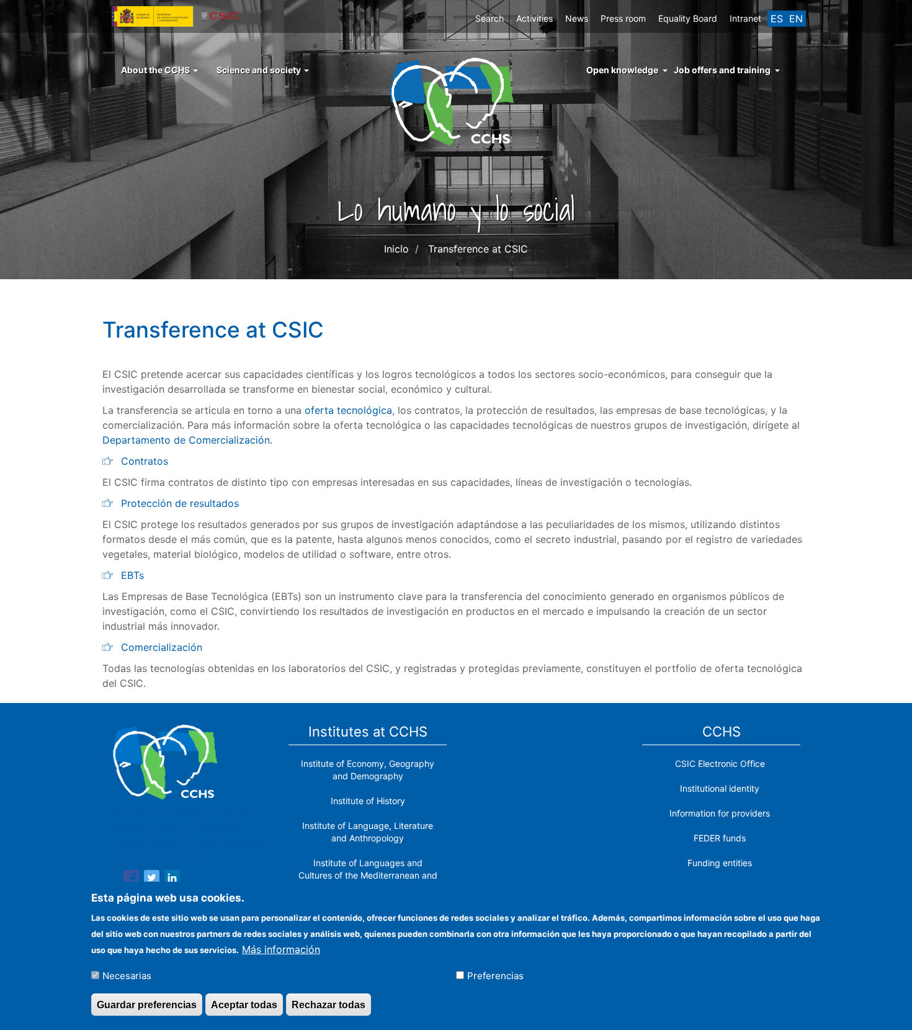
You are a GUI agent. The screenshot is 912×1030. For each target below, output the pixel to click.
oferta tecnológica (348, 410)
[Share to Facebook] (131, 880)
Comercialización (161, 647)
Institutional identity (719, 788)
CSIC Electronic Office (720, 763)
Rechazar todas (328, 1004)
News (576, 18)
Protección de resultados (180, 503)
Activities (534, 18)
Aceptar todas (244, 1004)
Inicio (396, 249)
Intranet (745, 18)
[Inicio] (456, 100)
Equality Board (687, 18)
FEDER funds (720, 838)
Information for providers (719, 813)
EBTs (132, 575)
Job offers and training (722, 70)
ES (777, 18)
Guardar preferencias (147, 1004)
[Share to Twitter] (151, 880)
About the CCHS (156, 70)
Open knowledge (622, 70)
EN (796, 18)
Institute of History (368, 800)
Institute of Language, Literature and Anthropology (367, 831)
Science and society (260, 70)
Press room (623, 18)
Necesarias (126, 975)
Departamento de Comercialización (186, 440)
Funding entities (719, 863)
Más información (281, 949)
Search (489, 18)
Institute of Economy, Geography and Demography (367, 769)
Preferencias (495, 975)
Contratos (144, 461)
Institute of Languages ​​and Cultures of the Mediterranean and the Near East (367, 875)
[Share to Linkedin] (172, 880)
